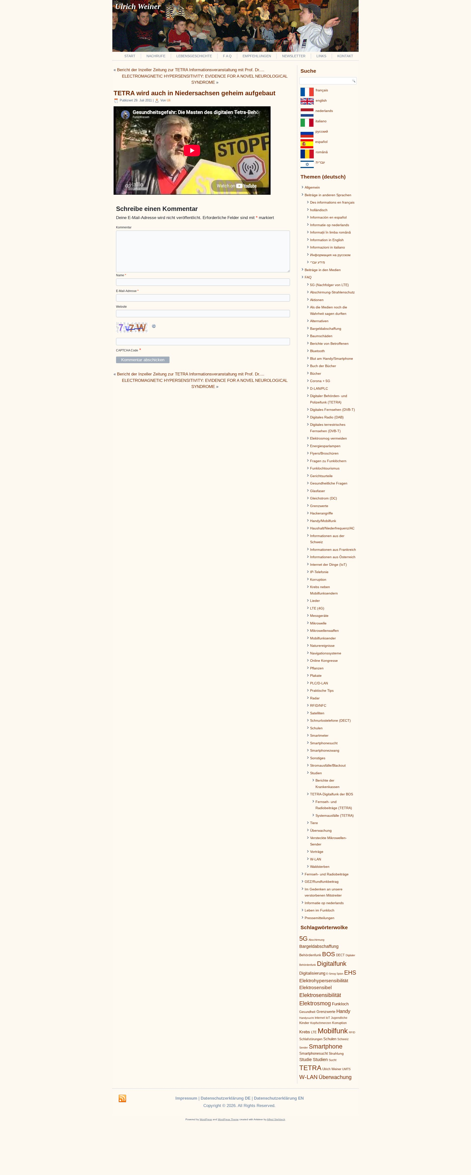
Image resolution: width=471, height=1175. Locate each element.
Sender (303, 1047)
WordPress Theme (228, 1119)
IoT (328, 1018)
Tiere (314, 823)
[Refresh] (154, 327)
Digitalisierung (312, 973)
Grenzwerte (319, 506)
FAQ (308, 277)
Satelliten (317, 713)
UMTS (346, 1069)
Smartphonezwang (324, 750)
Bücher (315, 373)
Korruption (318, 579)
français (322, 90)
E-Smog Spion (334, 973)
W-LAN (315, 859)
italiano (321, 121)
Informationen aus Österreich (332, 557)
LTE (314, 1032)
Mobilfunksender (323, 638)
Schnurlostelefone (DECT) (330, 720)
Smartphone (325, 1046)
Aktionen (317, 300)
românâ (322, 152)
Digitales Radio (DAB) (327, 417)
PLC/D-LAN (319, 683)
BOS (328, 954)
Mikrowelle (318, 623)
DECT (340, 955)
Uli (168, 100)
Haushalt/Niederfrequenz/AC (332, 528)
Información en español (328, 217)
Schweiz (343, 1039)
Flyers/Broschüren (324, 453)
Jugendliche (339, 1018)
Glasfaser (317, 491)
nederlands (324, 111)
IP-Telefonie (319, 572)
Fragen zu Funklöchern (328, 461)
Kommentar (123, 227)
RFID (352, 1032)
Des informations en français (332, 202)
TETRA (310, 1068)
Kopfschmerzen (320, 1023)
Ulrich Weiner (331, 1069)
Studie (305, 1059)
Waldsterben (319, 867)
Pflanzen (317, 668)
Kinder (304, 1023)
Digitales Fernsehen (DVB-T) (332, 410)
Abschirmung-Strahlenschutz (332, 292)
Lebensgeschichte (194, 56)
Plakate (316, 675)
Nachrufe (155, 56)
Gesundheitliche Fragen (328, 483)
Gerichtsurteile (321, 476)
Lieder (315, 601)
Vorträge (316, 852)
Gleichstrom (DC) (323, 498)
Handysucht (306, 1017)
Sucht (332, 1060)
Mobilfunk (333, 1031)
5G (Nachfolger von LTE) (329, 285)
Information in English (327, 240)
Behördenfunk (310, 955)
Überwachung (321, 830)
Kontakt (345, 56)
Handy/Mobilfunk (323, 521)
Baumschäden (321, 336)
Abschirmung (316, 939)
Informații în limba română (330, 232)
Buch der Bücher (323, 366)
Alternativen (319, 321)
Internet (320, 1018)
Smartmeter (319, 735)
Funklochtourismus (325, 468)
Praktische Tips (322, 690)
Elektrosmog (315, 1003)
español (321, 142)
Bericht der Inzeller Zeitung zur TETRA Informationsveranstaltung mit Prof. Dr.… (190, 70)
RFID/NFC (318, 705)
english (321, 100)
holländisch (318, 210)
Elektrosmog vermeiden (328, 438)
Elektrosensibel (315, 987)
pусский (321, 131)
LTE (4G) (317, 608)
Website (121, 306)
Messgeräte (319, 616)
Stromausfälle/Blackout (328, 765)
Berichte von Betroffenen (329, 344)
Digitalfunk (331, 963)
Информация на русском (330, 255)
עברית (320, 162)
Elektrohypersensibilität (323, 980)
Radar (315, 698)
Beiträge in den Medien (323, 270)
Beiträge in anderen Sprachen (328, 195)
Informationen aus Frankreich (333, 550)
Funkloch (340, 1003)
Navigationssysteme (325, 653)
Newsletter (293, 56)
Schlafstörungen (310, 1039)
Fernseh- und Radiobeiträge (327, 874)
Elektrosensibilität (320, 995)
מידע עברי (317, 262)
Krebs (304, 1032)
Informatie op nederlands (329, 225)
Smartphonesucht (324, 743)
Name (121, 275)
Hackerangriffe (321, 513)
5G (303, 938)
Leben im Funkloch (319, 910)
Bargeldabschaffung (325, 329)
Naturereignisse (322, 646)
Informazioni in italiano (327, 247)
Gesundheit (307, 1012)
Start (129, 56)
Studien (316, 773)
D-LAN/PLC (319, 388)
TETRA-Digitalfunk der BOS (331, 794)
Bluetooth (317, 351)
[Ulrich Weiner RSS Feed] (122, 1099)
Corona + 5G (320, 381)
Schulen (316, 728)
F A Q (227, 56)
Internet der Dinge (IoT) (328, 565)
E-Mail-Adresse (127, 291)
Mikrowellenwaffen (324, 631)
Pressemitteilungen (319, 918)
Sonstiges (317, 758)
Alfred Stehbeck (276, 1119)
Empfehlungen (257, 56)
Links (321, 56)
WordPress (206, 1119)
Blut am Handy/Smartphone (331, 358)
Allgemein (312, 187)
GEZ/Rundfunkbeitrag (322, 882)
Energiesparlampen (325, 446)
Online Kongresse (324, 661)
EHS (350, 972)
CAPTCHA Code (127, 350)
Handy (343, 1011)
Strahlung (336, 1053)
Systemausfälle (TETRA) (334, 815)
